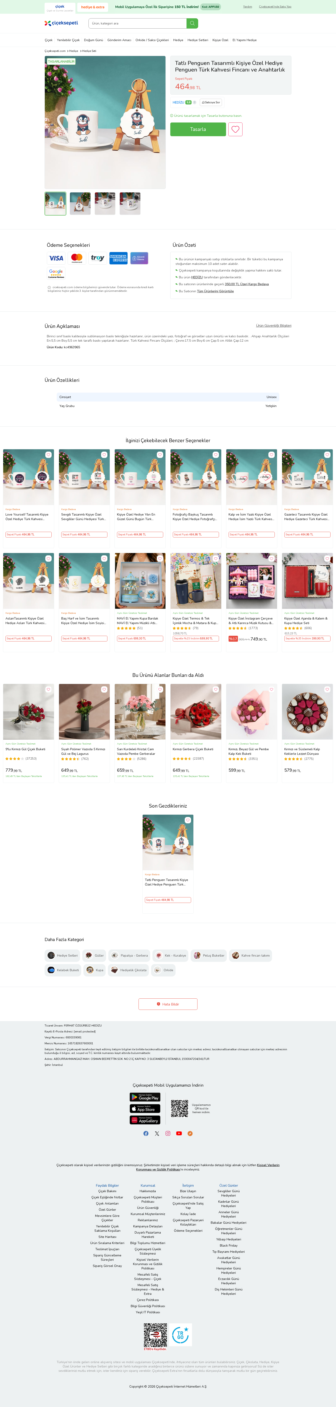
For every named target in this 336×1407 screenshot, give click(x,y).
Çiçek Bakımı (107, 1191)
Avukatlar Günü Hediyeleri (228, 1260)
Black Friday (228, 1245)
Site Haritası (107, 1237)
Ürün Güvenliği (148, 1208)
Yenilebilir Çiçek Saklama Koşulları (107, 1228)
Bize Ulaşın (188, 1191)
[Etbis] (155, 1337)
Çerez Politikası (148, 1300)
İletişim (188, 1185)
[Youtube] (179, 1133)
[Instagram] (168, 1133)
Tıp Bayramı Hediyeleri (228, 1252)
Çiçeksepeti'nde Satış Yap (275, 6)
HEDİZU (178, 102)
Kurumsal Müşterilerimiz (148, 1214)
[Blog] (190, 1133)
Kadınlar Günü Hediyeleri (228, 1204)
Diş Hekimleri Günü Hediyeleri (229, 1291)
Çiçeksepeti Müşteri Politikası (148, 1199)
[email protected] (85, 1031)
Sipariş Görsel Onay (107, 1266)
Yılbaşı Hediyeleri (228, 1239)
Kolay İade (188, 1214)
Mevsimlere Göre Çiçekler (107, 1218)
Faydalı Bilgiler (107, 1185)
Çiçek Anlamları (107, 1203)
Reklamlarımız (148, 1220)
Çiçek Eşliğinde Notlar (107, 1197)
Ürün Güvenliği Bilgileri (273, 325)
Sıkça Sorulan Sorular (188, 1197)
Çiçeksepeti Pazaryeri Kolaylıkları (188, 1222)
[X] (157, 1133)
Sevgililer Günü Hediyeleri (229, 1193)
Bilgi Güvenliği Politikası (148, 1306)
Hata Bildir (170, 1004)
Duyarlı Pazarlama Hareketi (148, 1234)
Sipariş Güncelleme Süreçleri (107, 1257)
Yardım (247, 6)
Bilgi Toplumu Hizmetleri (147, 1243)
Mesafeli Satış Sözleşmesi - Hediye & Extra (147, 1289)
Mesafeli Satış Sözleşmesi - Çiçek (147, 1276)
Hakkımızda (148, 1191)
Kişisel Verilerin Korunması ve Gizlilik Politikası (148, 1264)
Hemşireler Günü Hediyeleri (228, 1270)
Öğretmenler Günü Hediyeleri (228, 1231)
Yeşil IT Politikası (148, 1312)
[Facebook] (146, 1133)
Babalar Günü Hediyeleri (228, 1223)
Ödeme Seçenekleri (188, 1231)
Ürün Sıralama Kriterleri (107, 1243)
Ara (192, 23)
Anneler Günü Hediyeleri (229, 1214)
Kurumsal (148, 1185)
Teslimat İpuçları (107, 1249)
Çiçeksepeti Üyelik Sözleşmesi (148, 1251)
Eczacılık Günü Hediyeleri (228, 1281)
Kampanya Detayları (148, 1226)
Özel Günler (107, 1210)
